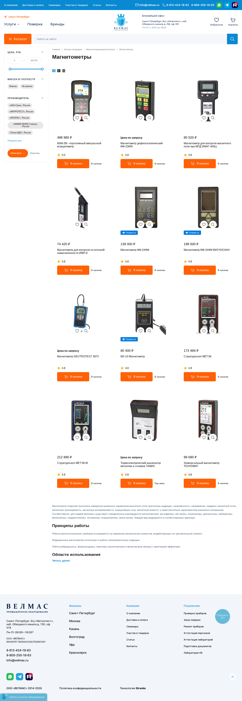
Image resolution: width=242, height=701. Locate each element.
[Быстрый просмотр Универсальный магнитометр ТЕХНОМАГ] (213, 437)
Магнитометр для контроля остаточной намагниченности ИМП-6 (81, 251)
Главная (56, 49)
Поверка (34, 24)
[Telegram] (227, 5)
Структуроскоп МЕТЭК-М (72, 463)
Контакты (111, 5)
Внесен (13, 86)
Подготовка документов (197, 646)
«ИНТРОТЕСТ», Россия (21, 111)
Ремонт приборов (194, 626)
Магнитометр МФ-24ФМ (135, 249)
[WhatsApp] (219, 5)
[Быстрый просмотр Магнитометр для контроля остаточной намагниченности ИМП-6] (86, 224)
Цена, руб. (15, 52)
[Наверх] (233, 677)
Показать (16, 153)
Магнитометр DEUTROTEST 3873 (78, 356)
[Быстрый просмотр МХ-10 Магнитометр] (149, 331)
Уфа (72, 644)
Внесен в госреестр (21, 79)
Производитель (18, 98)
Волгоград (77, 637)
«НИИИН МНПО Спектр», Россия (25, 125)
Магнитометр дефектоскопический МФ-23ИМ (142, 145)
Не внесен (27, 86)
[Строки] (63, 70)
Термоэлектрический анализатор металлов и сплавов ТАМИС (141, 464)
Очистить (35, 153)
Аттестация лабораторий (198, 639)
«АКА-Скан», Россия (20, 105)
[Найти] (232, 39)
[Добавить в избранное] (77, 118)
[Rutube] (235, 5)
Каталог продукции (73, 49)
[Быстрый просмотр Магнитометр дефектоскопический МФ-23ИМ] (149, 118)
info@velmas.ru (149, 5)
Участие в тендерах (76, 5)
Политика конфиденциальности (80, 688)
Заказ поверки (192, 619)
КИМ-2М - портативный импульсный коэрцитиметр (79, 145)
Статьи (97, 5)
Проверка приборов (195, 613)
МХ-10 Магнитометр (133, 356)
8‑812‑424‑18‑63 (177, 5)
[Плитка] (53, 70)
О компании (11, 5)
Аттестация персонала (197, 633)
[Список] (58, 70)
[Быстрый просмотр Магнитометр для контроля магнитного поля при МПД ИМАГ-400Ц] (213, 118)
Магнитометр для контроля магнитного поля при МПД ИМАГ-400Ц (207, 145)
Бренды (57, 24)
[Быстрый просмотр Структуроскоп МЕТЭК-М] (86, 437)
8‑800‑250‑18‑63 (202, 5)
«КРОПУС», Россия (19, 118)
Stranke (141, 688)
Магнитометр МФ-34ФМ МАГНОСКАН (207, 249)
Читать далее (61, 560)
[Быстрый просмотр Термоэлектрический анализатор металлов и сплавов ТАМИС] (149, 437)
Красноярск (78, 652)
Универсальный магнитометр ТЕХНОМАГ (201, 464)
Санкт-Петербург (82, 613)
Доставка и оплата (33, 5)
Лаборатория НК (193, 652)
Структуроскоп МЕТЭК (197, 356)
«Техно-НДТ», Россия (20, 132)
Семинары (55, 5)
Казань (74, 629)
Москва (74, 621)
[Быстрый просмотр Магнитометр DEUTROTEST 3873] (86, 331)
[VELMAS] (121, 22)
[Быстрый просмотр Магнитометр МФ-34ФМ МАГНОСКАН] (213, 224)
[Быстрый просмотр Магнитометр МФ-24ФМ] (149, 224)
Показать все (15, 140)
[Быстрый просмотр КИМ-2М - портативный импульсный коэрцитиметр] (86, 118)
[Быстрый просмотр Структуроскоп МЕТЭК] (213, 331)
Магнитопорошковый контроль (100, 49)
